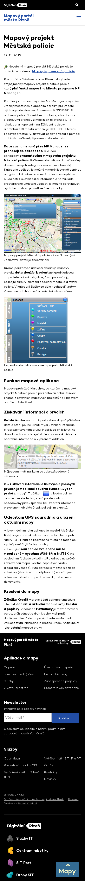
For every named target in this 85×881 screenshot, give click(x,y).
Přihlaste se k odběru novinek (25, 709)
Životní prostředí (16, 688)
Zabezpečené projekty (60, 681)
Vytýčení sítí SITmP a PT (62, 758)
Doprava (10, 667)
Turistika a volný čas (19, 674)
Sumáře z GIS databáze (61, 688)
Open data (12, 758)
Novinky (50, 779)
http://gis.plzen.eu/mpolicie (53, 71)
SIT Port (23, 862)
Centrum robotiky (32, 850)
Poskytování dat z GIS (20, 765)
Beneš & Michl (27, 803)
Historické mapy (55, 674)
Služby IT (24, 838)
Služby (9, 681)
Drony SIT (25, 875)
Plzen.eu (73, 799)
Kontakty (51, 772)
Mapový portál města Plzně (19, 18)
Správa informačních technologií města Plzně (34, 799)
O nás (48, 765)
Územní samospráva (59, 667)
